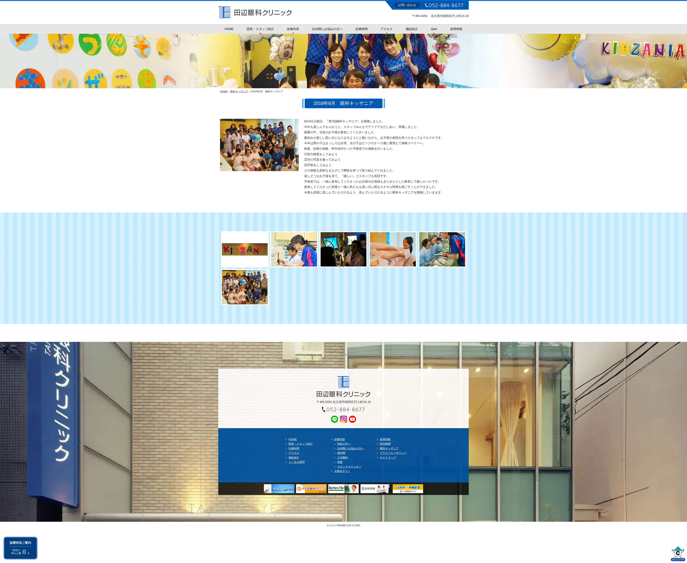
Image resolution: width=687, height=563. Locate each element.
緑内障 (341, 452)
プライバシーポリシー (393, 452)
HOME (229, 29)
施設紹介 (412, 29)
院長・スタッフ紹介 (260, 29)
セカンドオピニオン (349, 466)
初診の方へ (344, 443)
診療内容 (293, 29)
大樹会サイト (342, 471)
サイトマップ (388, 457)
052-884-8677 (446, 5)
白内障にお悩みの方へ (327, 29)
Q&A (434, 29)
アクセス (387, 29)
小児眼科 (342, 457)
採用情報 (456, 29)
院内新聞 (385, 443)
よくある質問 (297, 462)
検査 (340, 462)
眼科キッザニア (389, 448)
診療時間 (361, 29)
